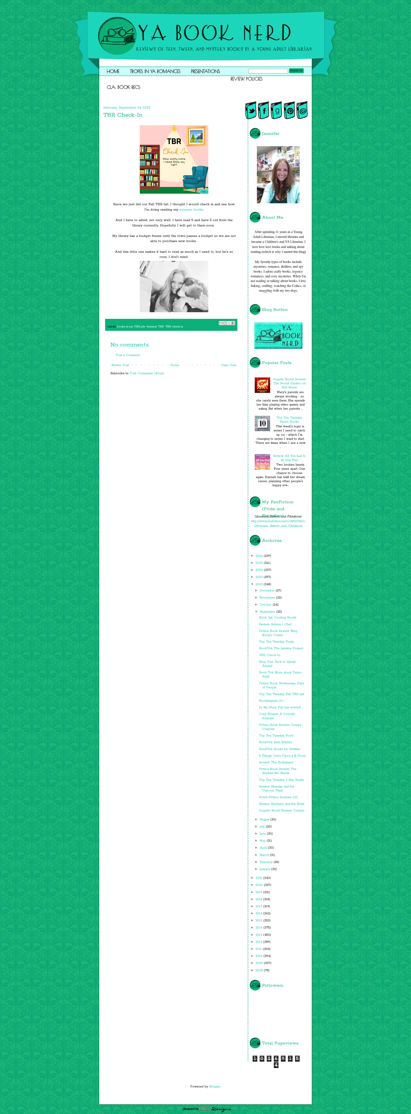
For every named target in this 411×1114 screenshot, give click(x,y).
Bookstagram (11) (271, 701)
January (265, 869)
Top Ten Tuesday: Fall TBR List (281, 694)
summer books (191, 210)
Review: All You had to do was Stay (289, 458)
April (264, 848)
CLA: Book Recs (123, 87)
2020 (260, 885)
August (265, 819)
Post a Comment (128, 355)
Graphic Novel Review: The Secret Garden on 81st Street (289, 383)
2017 (259, 906)
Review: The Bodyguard (276, 762)
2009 (260, 963)
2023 (260, 577)
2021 (259, 878)
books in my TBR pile (131, 326)
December (268, 591)
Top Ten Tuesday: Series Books (289, 420)
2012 (259, 942)
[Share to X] (229, 323)
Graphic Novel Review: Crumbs (281, 810)
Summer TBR (155, 326)
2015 (259, 920)
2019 (259, 892)
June (263, 834)
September (268, 612)
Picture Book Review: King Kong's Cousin (278, 633)
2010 (260, 956)
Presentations (205, 71)
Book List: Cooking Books (277, 617)
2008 (260, 970)
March (265, 855)
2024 (260, 570)
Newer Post (120, 365)
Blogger (214, 1087)
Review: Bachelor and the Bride (281, 804)
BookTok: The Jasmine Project (281, 648)
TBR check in (174, 326)
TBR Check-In (269, 655)
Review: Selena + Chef (275, 624)
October (266, 605)
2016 (259, 913)
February (267, 862)
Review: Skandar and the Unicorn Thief (276, 789)
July (263, 827)
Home (113, 71)
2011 (259, 949)
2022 (260, 584)
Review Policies (246, 78)
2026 (260, 556)
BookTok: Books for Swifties (279, 749)
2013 (259, 935)
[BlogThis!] (225, 323)
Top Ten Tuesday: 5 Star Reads (281, 780)
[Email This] (221, 323)
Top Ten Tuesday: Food (276, 736)
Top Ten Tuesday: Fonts (276, 642)
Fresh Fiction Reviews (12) (278, 797)
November (268, 598)
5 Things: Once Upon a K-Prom (282, 756)
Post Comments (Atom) (147, 373)
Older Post (228, 365)
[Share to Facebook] (233, 323)
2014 (260, 928)
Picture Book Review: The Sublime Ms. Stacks (277, 771)
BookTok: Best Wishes (275, 742)
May (263, 841)
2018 (259, 899)
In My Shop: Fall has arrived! (280, 707)
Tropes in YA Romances (155, 71)
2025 (260, 563)
